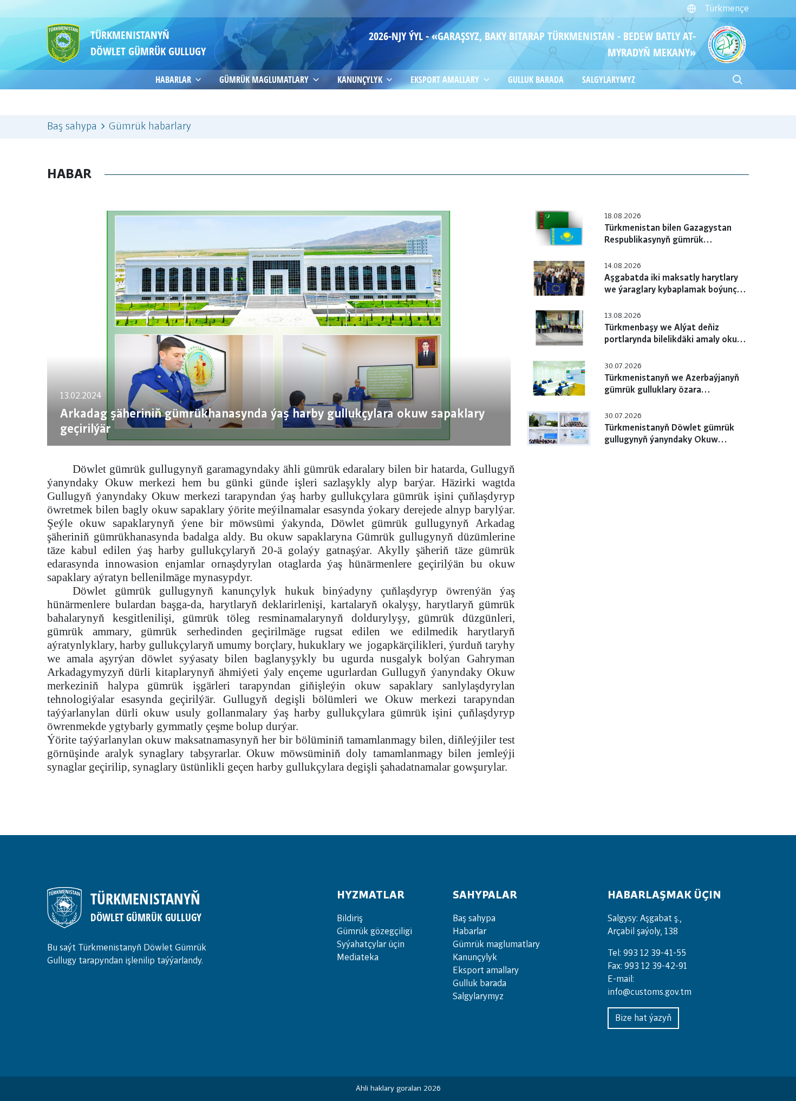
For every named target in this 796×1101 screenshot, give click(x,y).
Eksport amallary (486, 970)
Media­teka (358, 957)
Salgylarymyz (608, 80)
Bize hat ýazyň (643, 1018)
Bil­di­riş (350, 918)
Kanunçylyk (359, 80)
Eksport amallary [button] (444, 80)
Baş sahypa (72, 127)
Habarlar (469, 931)
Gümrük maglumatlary (264, 80)
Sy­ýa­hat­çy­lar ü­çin (370, 944)
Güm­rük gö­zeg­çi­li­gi (374, 931)
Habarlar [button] (173, 80)
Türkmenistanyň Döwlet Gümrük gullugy (148, 43)
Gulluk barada (536, 80)
